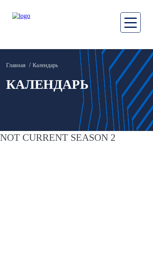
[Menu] (130, 22)
